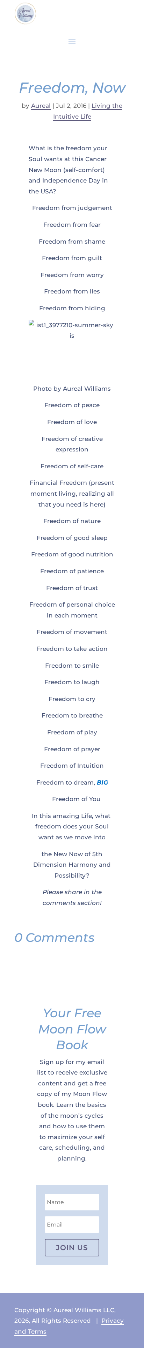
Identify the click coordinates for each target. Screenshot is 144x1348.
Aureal (41, 105)
